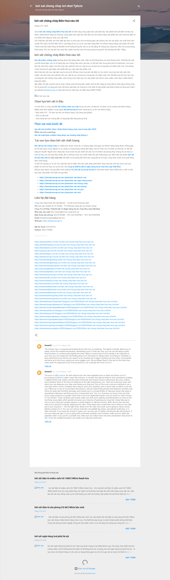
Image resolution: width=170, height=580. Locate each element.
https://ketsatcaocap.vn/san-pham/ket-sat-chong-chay (64, 183)
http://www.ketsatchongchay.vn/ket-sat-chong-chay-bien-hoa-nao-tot (63, 295)
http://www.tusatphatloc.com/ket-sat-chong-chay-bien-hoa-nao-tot (62, 272)
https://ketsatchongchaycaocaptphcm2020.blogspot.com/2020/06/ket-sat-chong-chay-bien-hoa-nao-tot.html (80, 325)
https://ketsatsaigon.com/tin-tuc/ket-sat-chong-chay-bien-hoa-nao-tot (64, 254)
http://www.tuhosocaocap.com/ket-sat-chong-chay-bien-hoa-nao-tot (63, 275)
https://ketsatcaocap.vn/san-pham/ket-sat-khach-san (63, 177)
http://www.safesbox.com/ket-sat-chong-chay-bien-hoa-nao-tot (61, 283)
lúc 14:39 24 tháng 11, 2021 (62, 372)
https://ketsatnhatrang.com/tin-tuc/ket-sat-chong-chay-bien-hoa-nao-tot (65, 245)
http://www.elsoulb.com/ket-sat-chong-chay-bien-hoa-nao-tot (60, 278)
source (62, 375)
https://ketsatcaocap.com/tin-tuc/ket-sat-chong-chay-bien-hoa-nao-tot (64, 257)
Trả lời (48, 366)
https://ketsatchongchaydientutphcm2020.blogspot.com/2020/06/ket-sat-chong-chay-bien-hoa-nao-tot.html (79, 319)
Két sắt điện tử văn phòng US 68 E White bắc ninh (59, 507)
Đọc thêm (130, 500)
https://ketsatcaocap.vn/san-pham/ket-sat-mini (60, 192)
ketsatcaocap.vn (50, 90)
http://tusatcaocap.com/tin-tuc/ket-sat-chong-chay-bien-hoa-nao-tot (63, 251)
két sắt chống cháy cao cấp (67, 106)
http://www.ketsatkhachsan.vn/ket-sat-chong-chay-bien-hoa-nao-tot (63, 292)
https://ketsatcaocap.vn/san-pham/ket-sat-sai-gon (62, 189)
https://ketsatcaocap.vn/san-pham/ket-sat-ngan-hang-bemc (66, 180)
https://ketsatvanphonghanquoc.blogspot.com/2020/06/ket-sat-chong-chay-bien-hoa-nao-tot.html (75, 316)
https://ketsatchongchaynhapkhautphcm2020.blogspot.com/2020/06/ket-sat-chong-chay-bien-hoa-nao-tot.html (81, 307)
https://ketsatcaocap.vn (52, 221)
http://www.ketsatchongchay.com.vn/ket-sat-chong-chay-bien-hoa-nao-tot (65, 298)
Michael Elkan (91, 573)
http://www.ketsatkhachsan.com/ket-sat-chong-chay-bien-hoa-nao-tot (64, 286)
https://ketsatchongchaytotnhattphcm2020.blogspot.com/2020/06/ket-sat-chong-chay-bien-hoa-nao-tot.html (80, 322)
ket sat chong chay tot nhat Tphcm (59, 6)
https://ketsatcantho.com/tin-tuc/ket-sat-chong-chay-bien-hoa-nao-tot (64, 242)
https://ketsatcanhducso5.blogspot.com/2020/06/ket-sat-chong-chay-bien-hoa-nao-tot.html (73, 310)
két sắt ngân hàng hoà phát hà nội (52, 536)
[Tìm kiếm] (138, 7)
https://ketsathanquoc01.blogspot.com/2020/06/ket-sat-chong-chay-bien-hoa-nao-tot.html (72, 313)
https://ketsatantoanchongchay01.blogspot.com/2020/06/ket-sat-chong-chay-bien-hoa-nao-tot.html (76, 301)
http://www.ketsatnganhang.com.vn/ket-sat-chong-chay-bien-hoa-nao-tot (65, 263)
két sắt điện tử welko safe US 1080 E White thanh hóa (62, 478)
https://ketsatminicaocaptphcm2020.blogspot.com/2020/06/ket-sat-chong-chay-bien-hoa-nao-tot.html (77, 328)
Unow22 (48, 345)
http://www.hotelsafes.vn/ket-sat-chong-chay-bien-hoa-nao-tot (61, 280)
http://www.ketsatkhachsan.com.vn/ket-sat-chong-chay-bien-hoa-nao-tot (65, 289)
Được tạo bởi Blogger (86, 568)
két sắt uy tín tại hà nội (84, 170)
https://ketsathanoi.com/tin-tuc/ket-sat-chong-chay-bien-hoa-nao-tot (63, 248)
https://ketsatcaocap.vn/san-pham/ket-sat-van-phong (63, 186)
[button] (133, 21)
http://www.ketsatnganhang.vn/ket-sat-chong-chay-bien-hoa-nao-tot (63, 260)
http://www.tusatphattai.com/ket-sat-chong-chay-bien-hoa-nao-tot (62, 269)
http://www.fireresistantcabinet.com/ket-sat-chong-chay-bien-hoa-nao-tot (65, 266)
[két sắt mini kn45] (48, 124)
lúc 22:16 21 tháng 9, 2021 (62, 345)
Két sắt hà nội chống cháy (46, 146)
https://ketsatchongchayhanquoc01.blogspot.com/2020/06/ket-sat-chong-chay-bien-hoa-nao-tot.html (77, 304)
